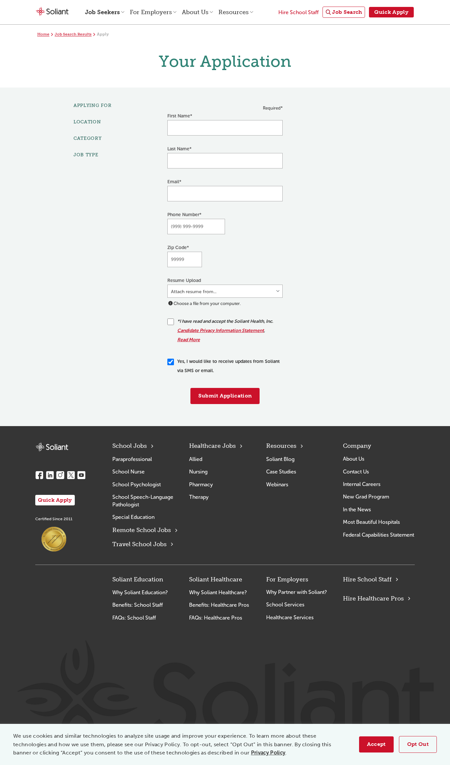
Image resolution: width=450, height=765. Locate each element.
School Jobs (129, 445)
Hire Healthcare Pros (373, 598)
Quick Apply (55, 500)
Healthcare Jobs (212, 445)
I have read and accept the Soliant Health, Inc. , (225, 331)
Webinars (277, 484)
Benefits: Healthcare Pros (219, 605)
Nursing (198, 472)
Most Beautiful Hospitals (371, 522)
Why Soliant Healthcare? (218, 592)
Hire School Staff (367, 579)
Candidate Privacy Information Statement (220, 330)
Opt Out (418, 744)
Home (43, 34)
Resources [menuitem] (233, 12)
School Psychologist (136, 484)
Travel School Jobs (139, 544)
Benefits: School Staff (137, 605)
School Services (285, 604)
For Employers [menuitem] (151, 12)
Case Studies (281, 472)
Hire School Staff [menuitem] (298, 12)
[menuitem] (344, 12)
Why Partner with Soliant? (296, 592)
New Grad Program (366, 497)
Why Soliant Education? (140, 592)
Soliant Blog (280, 459)
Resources (281, 445)
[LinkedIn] (50, 475)
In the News (357, 509)
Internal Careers (361, 484)
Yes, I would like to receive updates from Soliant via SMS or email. (228, 366)
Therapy (199, 497)
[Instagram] (60, 475)
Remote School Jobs (141, 530)
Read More (188, 340)
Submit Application (225, 396)
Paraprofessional (132, 459)
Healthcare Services (290, 617)
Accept (376, 744)
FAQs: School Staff (134, 618)
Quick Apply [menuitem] (391, 12)
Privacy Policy (268, 753)
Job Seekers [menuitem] (102, 12)
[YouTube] (81, 475)
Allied (195, 459)
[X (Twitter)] (71, 475)
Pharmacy (201, 484)
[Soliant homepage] (51, 447)
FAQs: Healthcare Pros (215, 618)
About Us (353, 459)
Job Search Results (73, 34)
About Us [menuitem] (195, 12)
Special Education (133, 517)
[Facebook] (39, 475)
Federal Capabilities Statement (378, 535)
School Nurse (128, 472)
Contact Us (356, 472)
